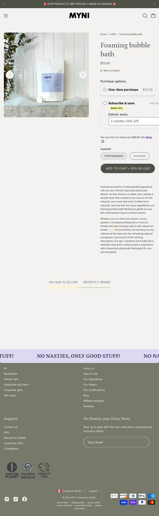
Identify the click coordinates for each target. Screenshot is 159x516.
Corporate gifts (13, 390)
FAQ (6, 432)
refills (113, 34)
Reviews (88, 406)
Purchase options (113, 81)
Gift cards (10, 395)
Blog (86, 395)
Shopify (92, 497)
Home (103, 34)
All (5, 368)
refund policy (63, 502)
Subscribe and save (16, 384)
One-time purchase (123, 90)
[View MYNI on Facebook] (25, 499)
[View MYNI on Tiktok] (16, 499)
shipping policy (78, 502)
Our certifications (94, 390)
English (93, 490)
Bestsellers (10, 373)
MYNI (73, 497)
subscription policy (83, 505)
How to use (90, 373)
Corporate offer (13, 443)
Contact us (11, 427)
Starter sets (11, 379)
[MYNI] (79, 15)
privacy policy (93, 502)
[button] (144, 15)
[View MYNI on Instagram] (7, 499)
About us (88, 368)
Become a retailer (15, 437)
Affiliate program (93, 400)
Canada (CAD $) (72, 490)
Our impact (90, 384)
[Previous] (4, 4)
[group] (79, 4)
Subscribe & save (121, 105)
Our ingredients (92, 379)
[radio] (105, 89)
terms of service (64, 505)
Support (10, 418)
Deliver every (118, 114)
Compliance (11, 448)
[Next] (154, 4)
